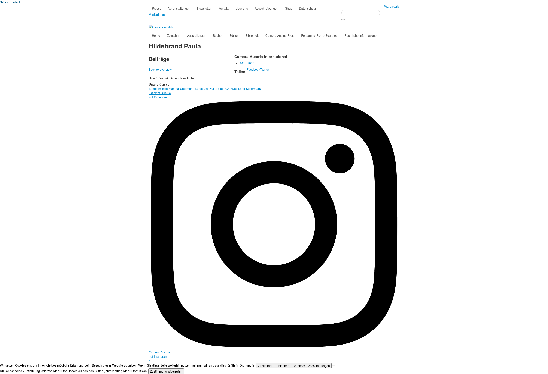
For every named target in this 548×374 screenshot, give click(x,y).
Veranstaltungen (179, 8)
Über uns (241, 8)
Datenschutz (307, 8)
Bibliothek (252, 35)
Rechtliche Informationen (361, 35)
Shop (288, 8)
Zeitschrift (173, 35)
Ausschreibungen (266, 8)
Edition (234, 35)
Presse (156, 8)
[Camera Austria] (161, 27)
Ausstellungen (196, 35)
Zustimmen (265, 366)
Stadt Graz (224, 89)
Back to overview (160, 69)
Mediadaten (157, 14)
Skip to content (10, 2)
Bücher (218, 35)
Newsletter (204, 8)
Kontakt (223, 8)
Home (156, 35)
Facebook (253, 69)
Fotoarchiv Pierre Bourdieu (319, 35)
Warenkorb (391, 6)
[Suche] (343, 19)
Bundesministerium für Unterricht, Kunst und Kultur (183, 89)
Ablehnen (283, 366)
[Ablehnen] (333, 365)
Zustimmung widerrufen (166, 371)
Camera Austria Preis (279, 35)
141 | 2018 (247, 63)
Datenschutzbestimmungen (311, 366)
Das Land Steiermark (246, 89)
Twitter (264, 69)
